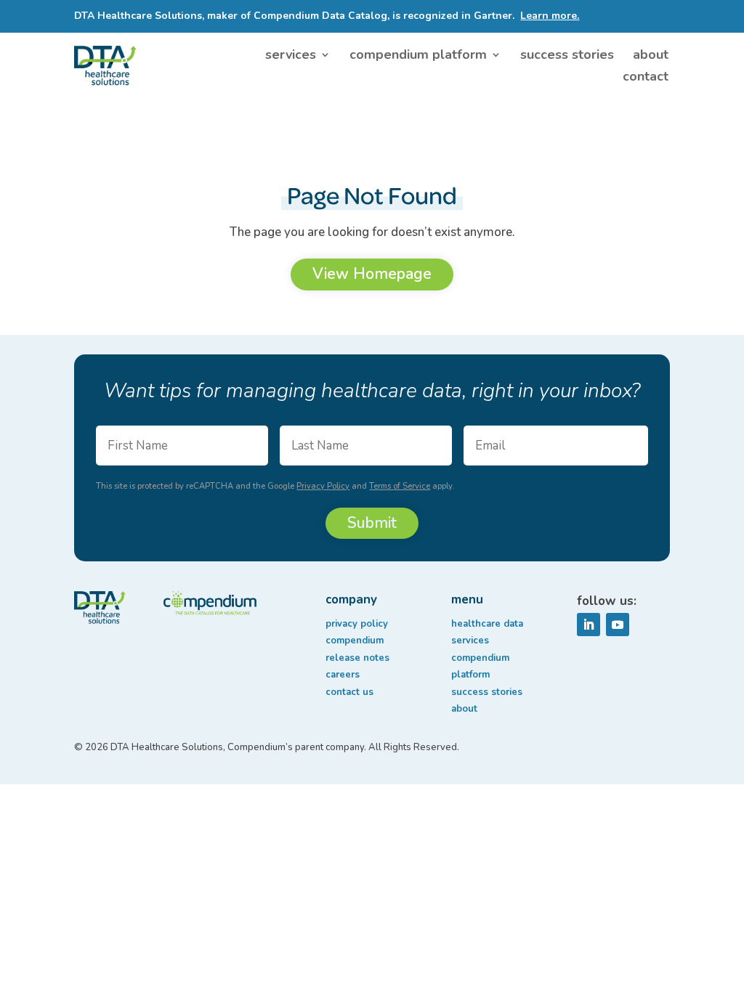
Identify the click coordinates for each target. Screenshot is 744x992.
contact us (349, 692)
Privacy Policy (322, 486)
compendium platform (418, 56)
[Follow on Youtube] (617, 624)
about (650, 56)
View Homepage (372, 274)
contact (645, 78)
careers (343, 674)
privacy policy (357, 623)
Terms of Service (399, 486)
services (290, 56)
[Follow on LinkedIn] (588, 624)
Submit (372, 523)
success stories (567, 56)
